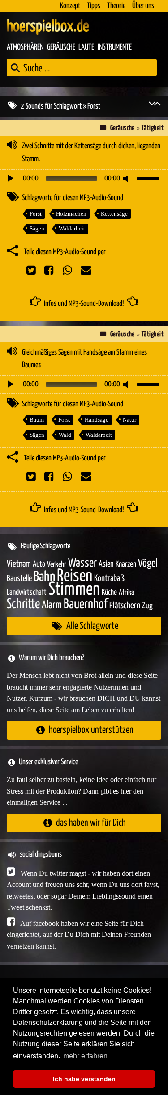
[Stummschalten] (127, 178)
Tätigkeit (153, 128)
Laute (86, 47)
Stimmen (74, 589)
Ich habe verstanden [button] (84, 1078)
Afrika (126, 593)
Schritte (23, 604)
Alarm (52, 605)
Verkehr (56, 564)
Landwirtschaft (27, 593)
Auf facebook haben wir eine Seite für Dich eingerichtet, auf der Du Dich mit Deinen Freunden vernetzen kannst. (79, 934)
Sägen (37, 228)
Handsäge (96, 419)
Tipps (93, 6)
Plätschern (124, 606)
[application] (84, 179)
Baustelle (19, 578)
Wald (65, 434)
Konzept (70, 6)
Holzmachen (71, 213)
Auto (39, 564)
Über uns (143, 6)
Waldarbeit (72, 228)
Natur (129, 419)
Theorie (116, 6)
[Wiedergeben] (10, 178)
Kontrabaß (109, 578)
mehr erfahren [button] (85, 1056)
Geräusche (61, 47)
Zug (147, 606)
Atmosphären (25, 47)
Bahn (44, 577)
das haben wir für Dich (91, 823)
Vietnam (19, 564)
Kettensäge (114, 213)
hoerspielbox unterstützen (91, 730)
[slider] (149, 178)
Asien (106, 564)
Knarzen (126, 564)
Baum (37, 419)
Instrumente (115, 47)
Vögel (147, 563)
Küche (109, 593)
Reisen (74, 576)
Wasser (82, 563)
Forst (36, 213)
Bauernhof (86, 604)
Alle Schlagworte (92, 626)
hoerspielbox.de (48, 27)
